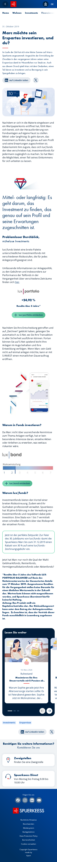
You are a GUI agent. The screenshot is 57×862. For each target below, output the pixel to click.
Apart (28, 855)
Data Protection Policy (28, 836)
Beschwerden (28, 824)
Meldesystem (28, 828)
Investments (31, 12)
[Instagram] (25, 800)
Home (5, 12)
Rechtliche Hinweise (28, 820)
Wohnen (16, 12)
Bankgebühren (28, 832)
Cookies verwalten (28, 844)
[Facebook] (18, 800)
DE (52, 4)
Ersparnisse (25, 722)
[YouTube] (39, 800)
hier (17, 282)
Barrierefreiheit (28, 840)
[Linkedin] (32, 800)
